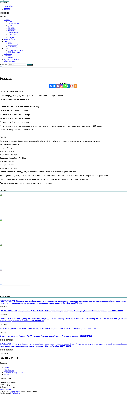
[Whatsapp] (65, 86)
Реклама (7, 8)
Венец (10, 25)
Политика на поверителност (13, 372)
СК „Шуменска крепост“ (16, 50)
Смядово (11, 38)
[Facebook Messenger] (54, 86)
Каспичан (11, 30)
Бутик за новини (9, 39)
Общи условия (9, 371)
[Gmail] (72, 86)
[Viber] (58, 86)
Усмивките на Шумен (11, 59)
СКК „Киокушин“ (14, 52)
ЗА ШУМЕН (4, 16)
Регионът (7, 20)
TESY (10, 43)
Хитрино (11, 36)
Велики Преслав (13, 23)
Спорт (6, 48)
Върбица (11, 27)
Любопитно (8, 54)
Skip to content (4, 1)
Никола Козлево (13, 32)
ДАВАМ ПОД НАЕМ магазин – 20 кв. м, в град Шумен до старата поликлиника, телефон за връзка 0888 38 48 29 (49, 328)
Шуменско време (9, 61)
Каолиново (11, 29)
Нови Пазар (12, 34)
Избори (10, 57)
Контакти (7, 9)
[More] (76, 86)
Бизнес (6, 41)
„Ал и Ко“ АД (12, 47)
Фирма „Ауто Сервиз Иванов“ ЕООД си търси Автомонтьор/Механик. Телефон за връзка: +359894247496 (46, 336)
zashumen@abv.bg (6, 389)
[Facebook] (51, 86)
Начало (6, 369)
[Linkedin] (68, 86)
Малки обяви (8, 6)
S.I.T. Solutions (15, 393)
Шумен (10, 21)
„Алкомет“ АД (13, 45)
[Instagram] (61, 86)
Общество (7, 55)
